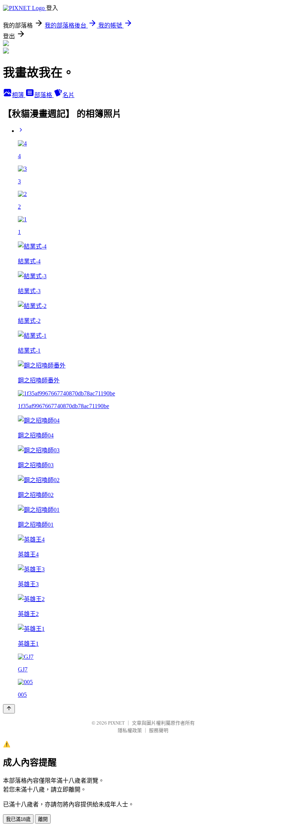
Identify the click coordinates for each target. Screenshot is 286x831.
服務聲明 (158, 730)
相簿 (18, 95)
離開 (43, 819)
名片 (68, 95)
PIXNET (116, 723)
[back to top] (9, 708)
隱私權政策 (130, 730)
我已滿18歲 (18, 819)
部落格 (44, 95)
